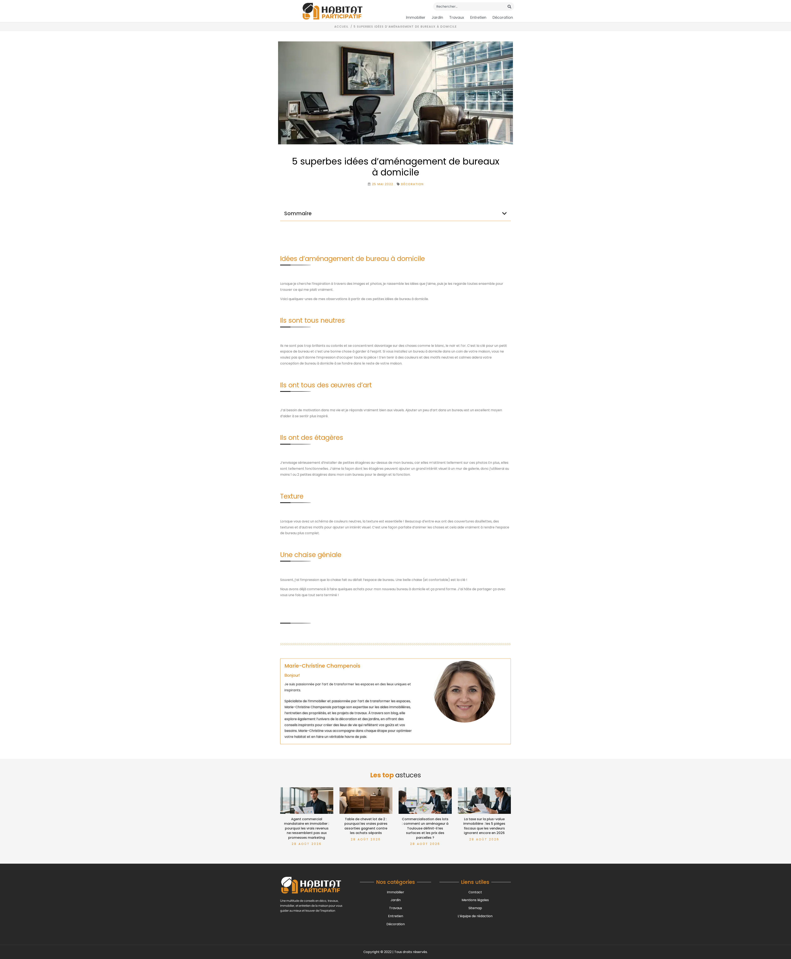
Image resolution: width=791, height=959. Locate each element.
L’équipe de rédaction (475, 916)
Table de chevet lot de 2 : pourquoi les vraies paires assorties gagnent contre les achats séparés (365, 826)
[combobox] (473, 6)
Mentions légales (475, 900)
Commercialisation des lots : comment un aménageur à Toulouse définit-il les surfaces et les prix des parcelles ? (425, 828)
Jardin (437, 17)
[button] (504, 213)
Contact (475, 892)
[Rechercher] (509, 6)
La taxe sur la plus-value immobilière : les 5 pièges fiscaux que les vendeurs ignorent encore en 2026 (484, 826)
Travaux (456, 17)
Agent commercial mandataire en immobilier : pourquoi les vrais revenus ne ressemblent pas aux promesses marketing (306, 828)
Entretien (478, 17)
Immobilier (415, 17)
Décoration (503, 17)
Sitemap (475, 908)
